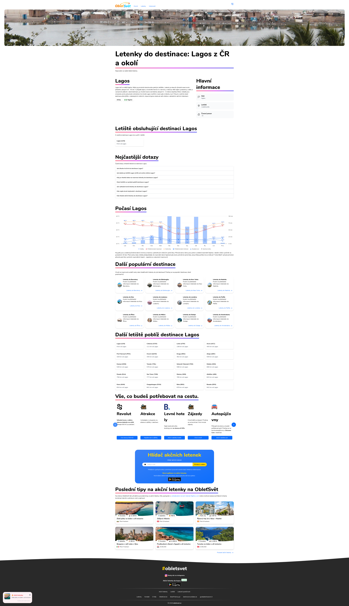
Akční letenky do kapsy (174, 581)
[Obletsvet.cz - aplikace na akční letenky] (174, 479)
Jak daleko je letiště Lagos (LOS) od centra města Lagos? (136, 173)
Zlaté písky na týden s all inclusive (21, 597)
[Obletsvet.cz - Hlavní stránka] (123, 4)
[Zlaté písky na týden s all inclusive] (134, 508)
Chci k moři (198, 438)
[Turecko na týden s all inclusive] (215, 534)
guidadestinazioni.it (206, 597)
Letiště (172, 592)
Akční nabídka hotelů (174, 438)
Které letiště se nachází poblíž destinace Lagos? (133, 182)
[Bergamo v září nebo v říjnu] (134, 534)
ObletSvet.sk (163, 597)
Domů (136, 6)
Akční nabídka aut (222, 438)
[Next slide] (234, 425)
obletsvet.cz (177, 603)
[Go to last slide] (115, 425)
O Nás (154, 597)
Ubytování (152, 6)
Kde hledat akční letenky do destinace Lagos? (132, 196)
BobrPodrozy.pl (175, 597)
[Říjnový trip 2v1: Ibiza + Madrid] (215, 508)
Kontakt (147, 597)
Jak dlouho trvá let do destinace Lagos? (130, 168)
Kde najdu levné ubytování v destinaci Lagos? (132, 191)
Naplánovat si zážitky (151, 438)
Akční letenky (163, 592)
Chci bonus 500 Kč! (127, 438)
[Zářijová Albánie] (175, 508)
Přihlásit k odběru (199, 464)
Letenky (143, 6)
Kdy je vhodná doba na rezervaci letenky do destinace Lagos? (137, 178)
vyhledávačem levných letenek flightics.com (185, 496)
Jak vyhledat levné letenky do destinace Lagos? (132, 187)
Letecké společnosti (184, 592)
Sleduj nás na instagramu (176, 575)
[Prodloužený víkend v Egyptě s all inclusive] (175, 534)
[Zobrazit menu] (232, 4)
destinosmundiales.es (190, 597)
